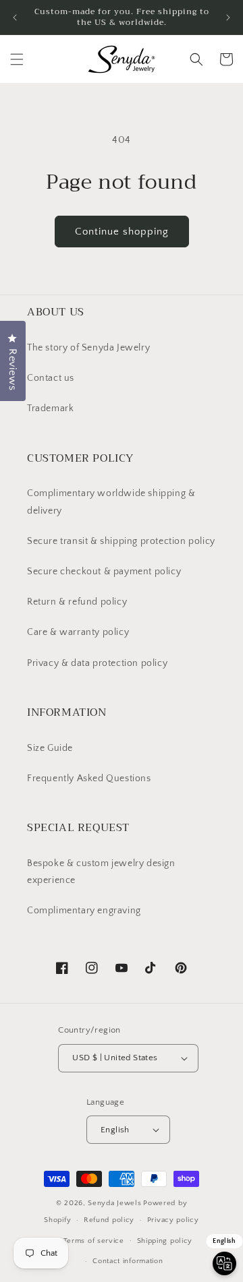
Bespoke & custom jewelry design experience (101, 872)
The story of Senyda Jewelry (88, 347)
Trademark (50, 408)
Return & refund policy (77, 602)
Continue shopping (122, 231)
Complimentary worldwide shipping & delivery (111, 502)
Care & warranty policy (78, 632)
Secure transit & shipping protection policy (121, 541)
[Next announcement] (228, 17)
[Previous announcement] (15, 17)
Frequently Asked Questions (89, 778)
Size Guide (50, 748)
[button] (17, 59)
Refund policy (109, 1220)
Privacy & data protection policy (97, 663)
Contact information (127, 1261)
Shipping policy (165, 1241)
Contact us (50, 378)
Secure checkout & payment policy (104, 571)
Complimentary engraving (84, 910)
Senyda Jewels (114, 1203)
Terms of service (93, 1241)
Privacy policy (173, 1220)
